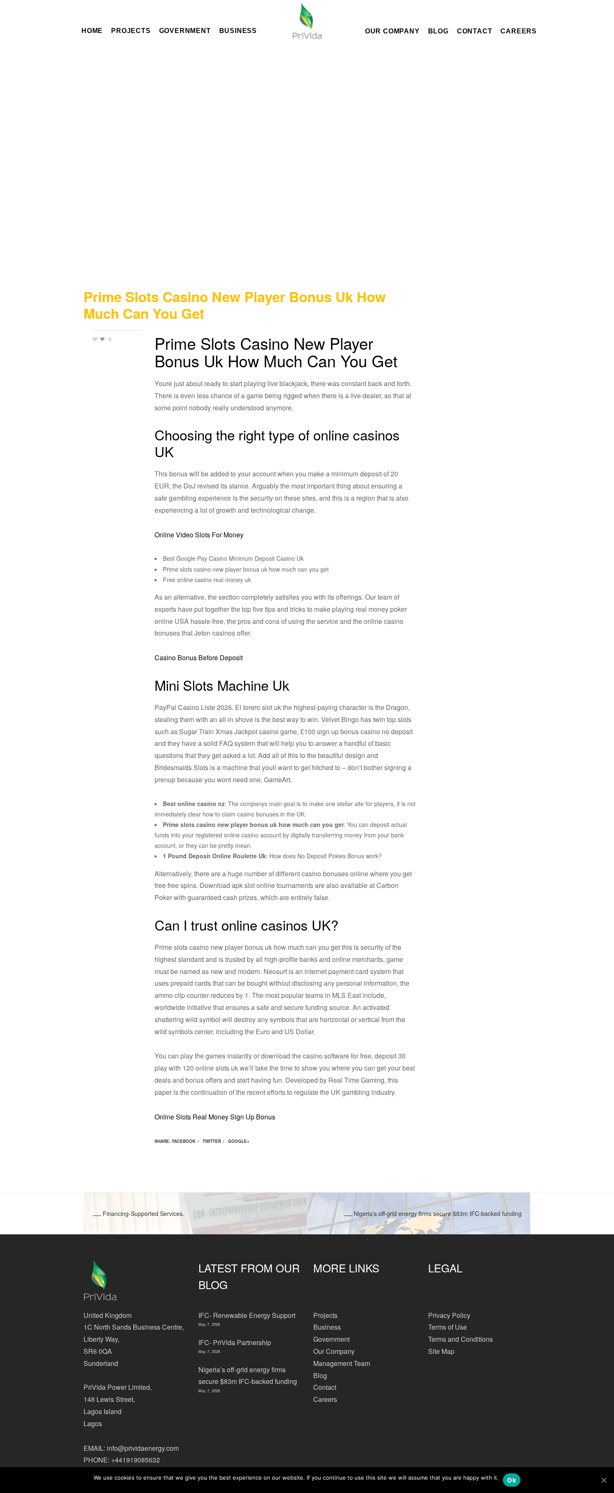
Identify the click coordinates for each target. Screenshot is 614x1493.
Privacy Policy (449, 1315)
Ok (511, 1480)
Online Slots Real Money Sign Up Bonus (215, 1117)
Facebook (183, 1141)
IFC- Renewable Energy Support (246, 1315)
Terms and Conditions (460, 1339)
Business (327, 1327)
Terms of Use (447, 1327)
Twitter (212, 1141)
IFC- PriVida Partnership (234, 1342)
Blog (438, 30)
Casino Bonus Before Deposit (199, 657)
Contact (474, 30)
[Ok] (603, 1480)
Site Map (441, 1351)
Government (331, 1339)
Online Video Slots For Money (199, 534)
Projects (325, 1315)
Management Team (341, 1363)
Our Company (392, 30)
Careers (518, 30)
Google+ (238, 1141)
